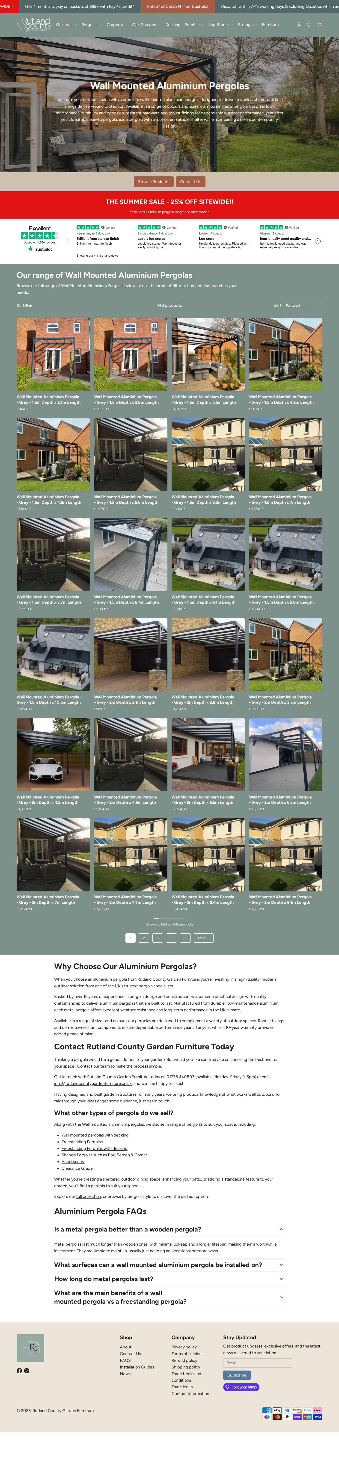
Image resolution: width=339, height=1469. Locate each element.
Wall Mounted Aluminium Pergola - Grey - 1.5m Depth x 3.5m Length (204, 399)
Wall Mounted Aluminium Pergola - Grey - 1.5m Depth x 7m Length (280, 499)
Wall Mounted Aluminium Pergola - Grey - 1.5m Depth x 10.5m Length (49, 699)
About (125, 1347)
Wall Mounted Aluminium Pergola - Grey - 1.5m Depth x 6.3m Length (204, 499)
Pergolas (89, 24)
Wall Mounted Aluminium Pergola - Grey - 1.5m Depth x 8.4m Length (126, 599)
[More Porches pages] (202, 24)
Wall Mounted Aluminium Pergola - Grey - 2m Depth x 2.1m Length (125, 699)
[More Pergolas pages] (100, 24)
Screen (123, 1154)
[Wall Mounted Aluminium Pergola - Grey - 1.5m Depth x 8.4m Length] (130, 554)
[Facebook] (19, 1370)
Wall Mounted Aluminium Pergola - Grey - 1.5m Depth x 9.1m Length (203, 599)
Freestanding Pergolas (83, 1141)
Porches (192, 24)
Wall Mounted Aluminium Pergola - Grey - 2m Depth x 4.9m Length (125, 800)
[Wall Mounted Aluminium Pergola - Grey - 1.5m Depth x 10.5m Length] (53, 654)
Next (202, 938)
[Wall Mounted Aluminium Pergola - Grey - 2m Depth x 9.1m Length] (285, 854)
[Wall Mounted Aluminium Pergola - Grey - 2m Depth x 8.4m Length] (208, 854)
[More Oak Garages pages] (159, 24)
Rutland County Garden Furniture (63, 1410)
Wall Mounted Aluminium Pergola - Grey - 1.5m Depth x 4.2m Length (281, 399)
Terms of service (187, 1353)
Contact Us (130, 1353)
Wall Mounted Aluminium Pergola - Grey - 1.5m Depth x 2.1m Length (48, 399)
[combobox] (303, 305)
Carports (115, 24)
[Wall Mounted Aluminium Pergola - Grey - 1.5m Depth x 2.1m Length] (53, 354)
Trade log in (182, 1386)
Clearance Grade (78, 1168)
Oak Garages (144, 24)
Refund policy (184, 1360)
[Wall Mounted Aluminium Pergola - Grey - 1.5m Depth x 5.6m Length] (130, 454)
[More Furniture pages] (282, 24)
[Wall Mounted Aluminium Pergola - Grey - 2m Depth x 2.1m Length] (130, 654)
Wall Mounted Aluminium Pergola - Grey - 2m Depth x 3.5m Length (280, 699)
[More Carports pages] (126, 24)
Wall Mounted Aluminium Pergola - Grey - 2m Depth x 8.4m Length (203, 899)
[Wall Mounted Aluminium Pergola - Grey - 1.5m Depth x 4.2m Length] (285, 354)
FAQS (125, 1360)
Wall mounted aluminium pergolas (113, 1124)
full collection (88, 1196)
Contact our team (93, 1066)
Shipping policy (186, 1367)
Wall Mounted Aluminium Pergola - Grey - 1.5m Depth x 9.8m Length (281, 599)
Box (111, 1154)
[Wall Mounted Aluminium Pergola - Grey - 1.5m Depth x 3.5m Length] (208, 354)
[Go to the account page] (299, 25)
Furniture (270, 24)
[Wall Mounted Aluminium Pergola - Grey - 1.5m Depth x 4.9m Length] (53, 454)
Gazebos (64, 24)
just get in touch (154, 1101)
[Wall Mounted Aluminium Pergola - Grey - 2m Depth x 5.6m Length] (208, 754)
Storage (245, 24)
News (125, 1373)
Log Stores (219, 24)
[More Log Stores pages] (232, 24)
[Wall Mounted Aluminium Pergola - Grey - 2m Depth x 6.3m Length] (285, 754)
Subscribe (237, 1375)
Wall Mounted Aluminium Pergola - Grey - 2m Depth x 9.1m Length (280, 899)
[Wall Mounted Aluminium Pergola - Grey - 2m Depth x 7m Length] (53, 854)
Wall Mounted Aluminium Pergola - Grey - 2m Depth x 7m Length (48, 899)
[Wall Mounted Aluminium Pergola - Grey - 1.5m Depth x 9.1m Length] (208, 554)
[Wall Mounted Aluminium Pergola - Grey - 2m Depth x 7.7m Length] (130, 854)
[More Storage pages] (256, 24)
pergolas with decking (108, 1135)
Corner (140, 1154)
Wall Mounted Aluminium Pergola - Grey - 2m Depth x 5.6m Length (203, 800)
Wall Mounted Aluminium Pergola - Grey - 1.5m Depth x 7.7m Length (49, 599)
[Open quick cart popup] (319, 25)
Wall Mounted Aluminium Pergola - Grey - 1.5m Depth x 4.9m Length (49, 499)
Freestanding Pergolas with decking (95, 1148)
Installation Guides (137, 1367)
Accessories (73, 1161)
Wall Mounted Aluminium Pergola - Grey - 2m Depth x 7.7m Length (125, 899)
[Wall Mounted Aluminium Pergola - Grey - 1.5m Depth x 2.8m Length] (130, 354)
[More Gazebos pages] (75, 24)
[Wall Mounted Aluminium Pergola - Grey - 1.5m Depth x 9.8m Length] (285, 554)
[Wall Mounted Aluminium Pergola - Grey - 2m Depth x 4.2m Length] (53, 754)
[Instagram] (26, 1370)
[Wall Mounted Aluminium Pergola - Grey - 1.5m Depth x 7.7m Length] (53, 554)
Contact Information (190, 1393)
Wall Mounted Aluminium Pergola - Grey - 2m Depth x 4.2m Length (48, 800)
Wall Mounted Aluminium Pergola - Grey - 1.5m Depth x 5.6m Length (126, 499)
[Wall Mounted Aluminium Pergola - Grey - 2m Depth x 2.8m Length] (208, 654)
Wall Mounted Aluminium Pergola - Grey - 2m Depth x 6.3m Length (280, 800)
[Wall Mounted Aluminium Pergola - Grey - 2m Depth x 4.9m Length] (130, 754)
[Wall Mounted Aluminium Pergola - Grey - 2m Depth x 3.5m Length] (285, 654)
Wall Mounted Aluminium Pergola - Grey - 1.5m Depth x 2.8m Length (126, 399)
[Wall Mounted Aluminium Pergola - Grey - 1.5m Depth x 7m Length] (285, 454)
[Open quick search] (309, 25)
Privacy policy (184, 1347)
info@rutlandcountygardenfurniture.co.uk (93, 1083)
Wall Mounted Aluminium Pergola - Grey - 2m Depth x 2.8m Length (203, 699)
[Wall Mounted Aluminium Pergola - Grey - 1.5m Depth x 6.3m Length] (208, 454)
